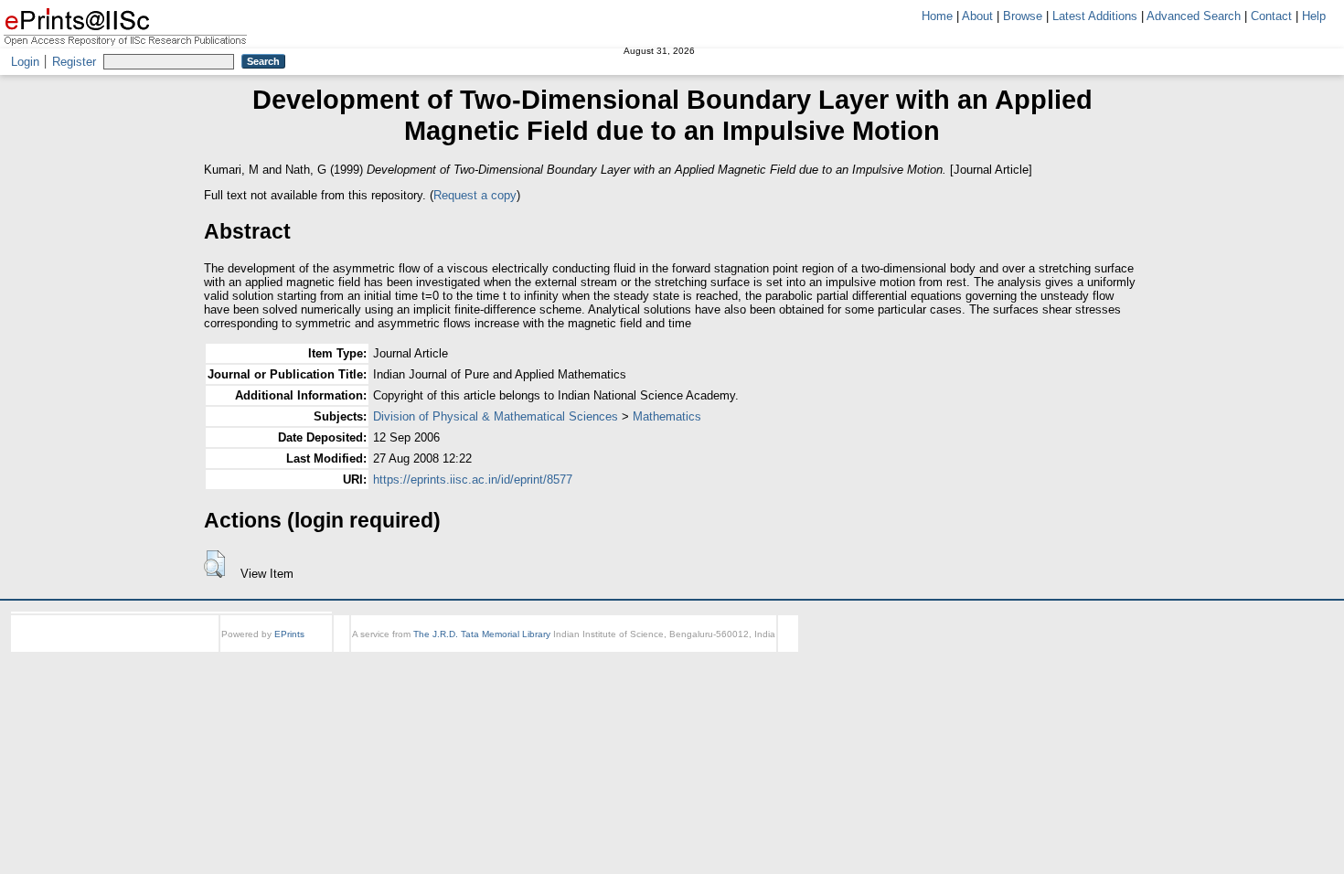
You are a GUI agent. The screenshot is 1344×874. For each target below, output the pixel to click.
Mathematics (667, 416)
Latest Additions (1094, 16)
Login (25, 62)
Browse (1022, 16)
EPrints (289, 634)
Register (74, 62)
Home (937, 16)
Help (1314, 16)
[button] (214, 564)
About (977, 16)
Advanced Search (1194, 16)
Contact (1271, 16)
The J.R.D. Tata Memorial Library (481, 634)
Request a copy (475, 195)
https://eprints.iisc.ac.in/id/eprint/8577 (472, 479)
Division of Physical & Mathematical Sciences (495, 416)
